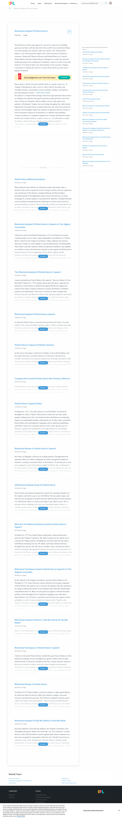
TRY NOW (64, 77)
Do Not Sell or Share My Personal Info (93, 810)
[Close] (119, 810)
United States (12, 783)
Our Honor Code (41, 800)
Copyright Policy (41, 795)
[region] (61, 810)
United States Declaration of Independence (20, 780)
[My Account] (111, 3)
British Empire (65, 778)
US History (73, 3)
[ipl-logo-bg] (12, 3)
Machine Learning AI (61, 3)
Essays (33, 3)
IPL (10, 8)
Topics (39, 3)
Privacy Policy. (21, 816)
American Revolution (14, 778)
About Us (12, 795)
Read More (43, 208)
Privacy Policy (40, 802)
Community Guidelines (43, 797)
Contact (11, 797)
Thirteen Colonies (66, 780)
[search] (106, 3)
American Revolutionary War (69, 783)
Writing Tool (48, 3)
